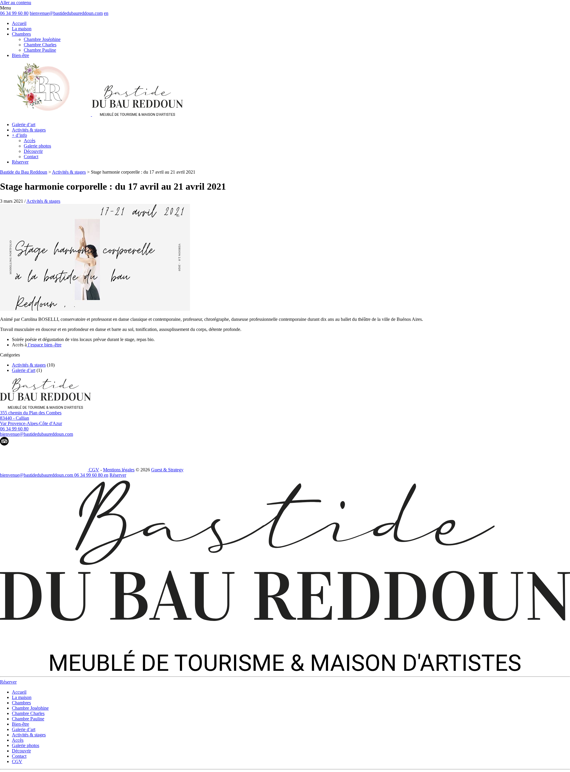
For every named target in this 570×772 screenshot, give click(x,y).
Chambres (21, 34)
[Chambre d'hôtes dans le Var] (45, 407)
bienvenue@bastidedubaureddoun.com (66, 13)
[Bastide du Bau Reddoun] (91, 114)
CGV (94, 469)
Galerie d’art (23, 124)
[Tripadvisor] (4, 443)
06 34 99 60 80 (14, 13)
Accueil (19, 23)
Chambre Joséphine (42, 39)
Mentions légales (118, 469)
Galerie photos (37, 145)
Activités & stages (29, 129)
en (106, 13)
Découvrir (33, 151)
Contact (31, 156)
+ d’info (19, 135)
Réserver (20, 161)
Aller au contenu (15, 2)
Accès (29, 140)
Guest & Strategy (167, 469)
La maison (21, 28)
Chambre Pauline (40, 50)
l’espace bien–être (44, 344)
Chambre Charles (40, 44)
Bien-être (20, 55)
